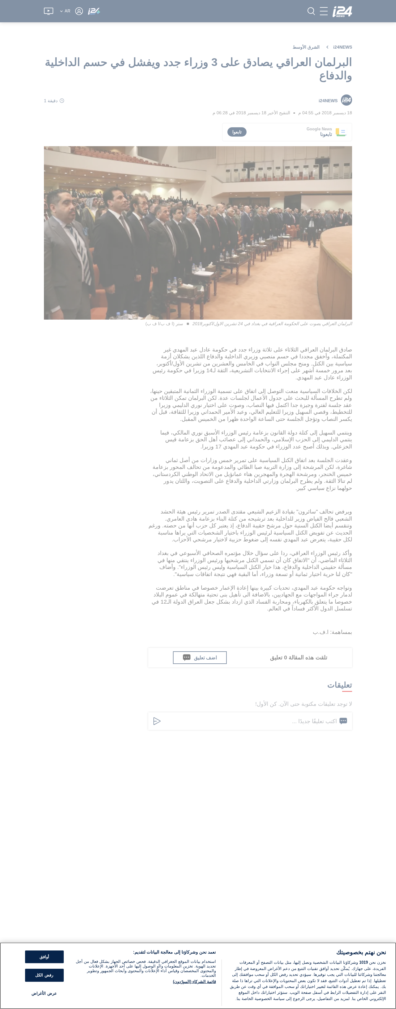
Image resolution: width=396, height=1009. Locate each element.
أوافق (44, 956)
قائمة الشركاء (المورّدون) (194, 981)
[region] (198, 975)
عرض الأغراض (44, 993)
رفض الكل (44, 975)
